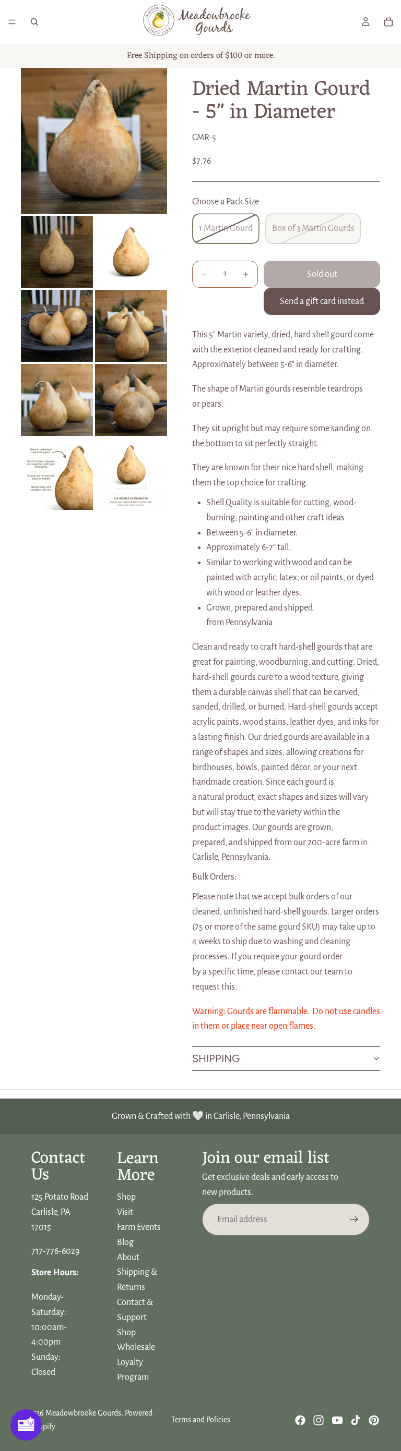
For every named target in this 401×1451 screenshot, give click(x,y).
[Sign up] (354, 1219)
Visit (125, 1212)
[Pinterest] (374, 1420)
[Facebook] (300, 1420)
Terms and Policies (200, 1420)
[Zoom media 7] (131, 400)
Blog (125, 1242)
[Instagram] (318, 1420)
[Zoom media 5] (131, 326)
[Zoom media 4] (57, 326)
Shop (126, 1197)
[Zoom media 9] (131, 474)
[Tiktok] (355, 1420)
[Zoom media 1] (94, 141)
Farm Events (139, 1227)
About (128, 1257)
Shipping (216, 1058)
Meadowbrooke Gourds (83, 1413)
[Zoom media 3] (131, 252)
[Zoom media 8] (57, 474)
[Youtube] (337, 1420)
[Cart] (388, 21)
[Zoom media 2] (57, 252)
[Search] (34, 21)
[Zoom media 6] (57, 400)
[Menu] (12, 22)
